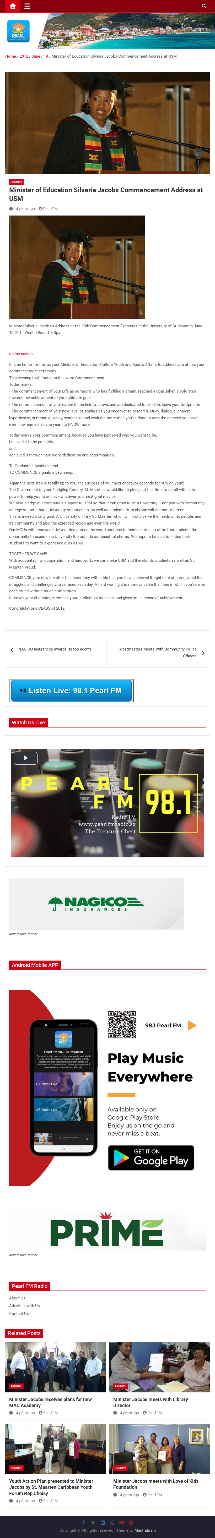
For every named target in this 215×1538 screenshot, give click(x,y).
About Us (17, 1298)
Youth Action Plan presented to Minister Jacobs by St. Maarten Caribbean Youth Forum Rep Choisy (51, 1487)
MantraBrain (145, 1530)
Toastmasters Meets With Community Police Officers (157, 652)
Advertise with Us (24, 1305)
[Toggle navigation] (27, 6)
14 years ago (24, 209)
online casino (21, 353)
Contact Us (19, 1313)
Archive (16, 182)
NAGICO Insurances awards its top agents (55, 649)
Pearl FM (50, 209)
